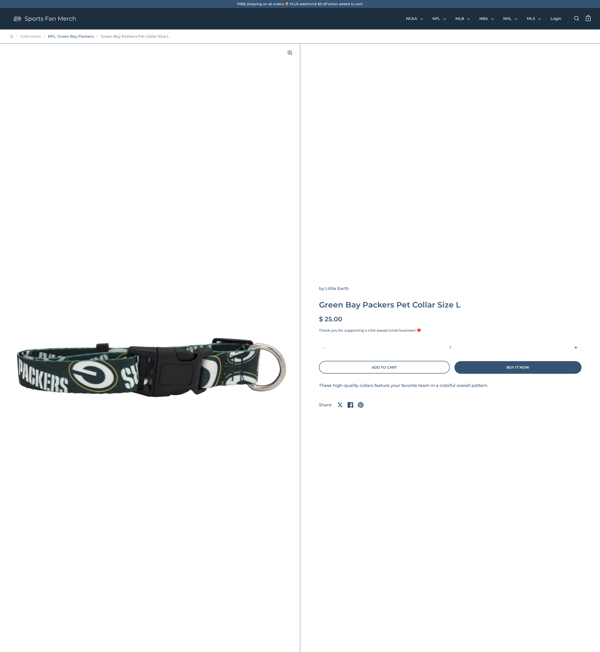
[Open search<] (576, 18)
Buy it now (517, 367)
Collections (30, 36)
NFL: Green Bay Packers (71, 36)
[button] (575, 347)
